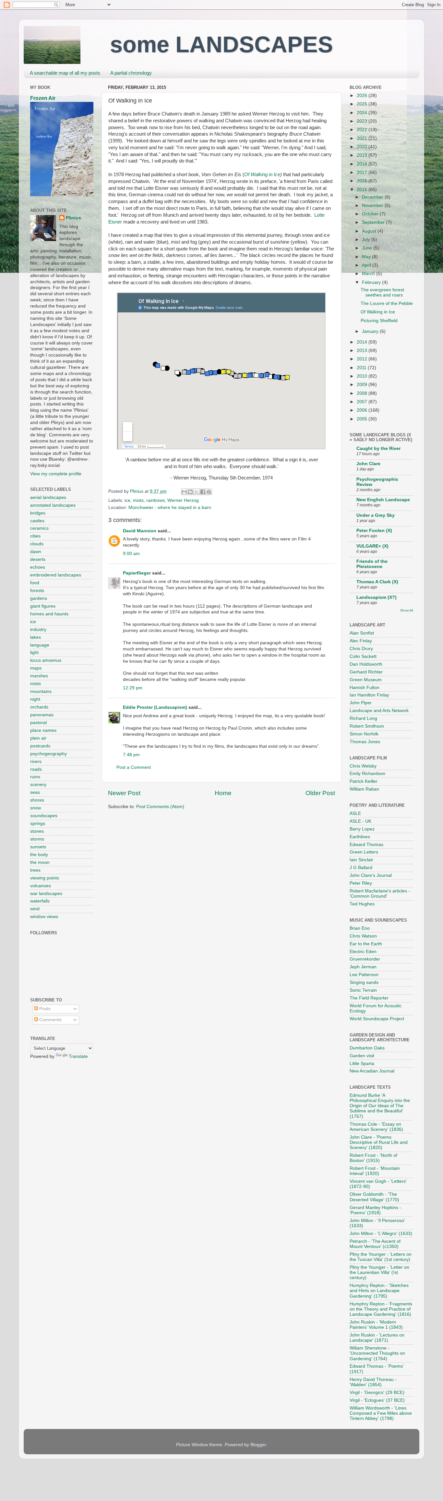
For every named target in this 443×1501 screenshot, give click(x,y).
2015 (362, 189)
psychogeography (48, 753)
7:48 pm (131, 754)
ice (127, 500)
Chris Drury (361, 648)
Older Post (320, 793)
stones (37, 831)
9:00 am (131, 553)
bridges (37, 513)
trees (35, 870)
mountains (41, 691)
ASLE (355, 813)
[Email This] (184, 492)
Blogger (258, 1444)
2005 (362, 419)
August (369, 231)
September (374, 222)
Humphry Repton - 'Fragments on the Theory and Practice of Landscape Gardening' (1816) (381, 1309)
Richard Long (363, 718)
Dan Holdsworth (366, 664)
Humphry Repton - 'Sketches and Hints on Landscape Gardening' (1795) (379, 1290)
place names (43, 730)
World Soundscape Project (377, 1018)
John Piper (361, 702)
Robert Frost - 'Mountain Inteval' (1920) (375, 1171)
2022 (362, 129)
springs (37, 823)
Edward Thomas (366, 844)
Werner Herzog (183, 500)
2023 (362, 121)
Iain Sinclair (361, 859)
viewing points (44, 878)
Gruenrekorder (365, 959)
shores (37, 800)
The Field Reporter (369, 998)
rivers (36, 761)
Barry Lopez (362, 829)
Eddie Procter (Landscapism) (155, 707)
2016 (362, 180)
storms (37, 839)
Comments (50, 1019)
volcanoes (40, 885)
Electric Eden (363, 951)
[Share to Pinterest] (209, 492)
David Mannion (139, 530)
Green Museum (366, 679)
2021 (362, 138)
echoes (37, 567)
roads (36, 769)
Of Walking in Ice (262, 174)
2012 (362, 359)
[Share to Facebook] (202, 492)
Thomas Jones (365, 741)
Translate (78, 1056)
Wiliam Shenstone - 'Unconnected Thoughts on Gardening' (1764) (377, 1353)
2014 (362, 342)
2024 (362, 112)
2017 (362, 172)
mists (138, 500)
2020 (362, 146)
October (371, 214)
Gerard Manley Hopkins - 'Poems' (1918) (375, 1210)
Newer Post (124, 793)
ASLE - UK (360, 821)
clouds (36, 543)
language (39, 645)
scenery (38, 784)
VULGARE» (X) (372, 546)
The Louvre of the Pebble (387, 303)
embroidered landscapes (55, 575)
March (369, 273)
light (34, 652)
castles (37, 520)
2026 (362, 95)
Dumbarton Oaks (367, 1048)
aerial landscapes (48, 497)
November (373, 205)
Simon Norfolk (364, 734)
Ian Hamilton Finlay (369, 695)
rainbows (155, 500)
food (34, 582)
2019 (362, 155)
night (35, 699)
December (373, 197)
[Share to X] (196, 492)
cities (35, 536)
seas (35, 792)
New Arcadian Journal (372, 1071)
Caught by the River (378, 448)
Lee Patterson (364, 974)
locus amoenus (45, 660)
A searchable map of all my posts (65, 73)
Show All (406, 610)
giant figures (42, 606)
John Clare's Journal (371, 875)
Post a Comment (133, 767)
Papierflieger (137, 573)
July (366, 239)
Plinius (73, 217)
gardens (38, 598)
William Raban (364, 789)
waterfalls (40, 901)
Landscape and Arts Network (379, 710)
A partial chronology (131, 73)
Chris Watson (363, 936)
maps (36, 668)
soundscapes (43, 815)
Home (223, 793)
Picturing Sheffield (379, 320)
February (372, 282)
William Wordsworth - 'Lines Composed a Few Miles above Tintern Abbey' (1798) (381, 1413)
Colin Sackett (363, 656)
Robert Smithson (367, 726)
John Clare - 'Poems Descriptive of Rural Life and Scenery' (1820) (379, 1142)
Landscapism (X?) (376, 597)
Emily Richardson (367, 773)
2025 (362, 104)
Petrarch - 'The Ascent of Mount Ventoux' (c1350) (375, 1244)
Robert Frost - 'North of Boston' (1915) (373, 1158)
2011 (362, 367)
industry (38, 629)
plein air (38, 738)
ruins (35, 776)
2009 (362, 384)
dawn (35, 551)
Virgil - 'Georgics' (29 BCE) (377, 1392)
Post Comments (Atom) (160, 806)
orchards (39, 707)
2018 (362, 164)
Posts (44, 1008)
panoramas (42, 714)
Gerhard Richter (366, 672)
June (367, 248)
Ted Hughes (362, 904)
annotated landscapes (53, 505)
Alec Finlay (361, 640)
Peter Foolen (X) (374, 530)
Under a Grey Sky (375, 515)
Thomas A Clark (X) (377, 581)
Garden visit (362, 1055)
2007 (362, 401)
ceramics (39, 528)
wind (35, 908)
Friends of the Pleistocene (372, 564)
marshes (39, 675)
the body (39, 854)
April (367, 265)
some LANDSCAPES (221, 44)
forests (37, 590)
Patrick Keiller (363, 781)
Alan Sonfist (362, 633)
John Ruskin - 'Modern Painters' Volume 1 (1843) (376, 1325)
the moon (40, 862)
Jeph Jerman (363, 966)
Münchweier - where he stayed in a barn (169, 507)
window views (44, 916)
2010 (362, 376)
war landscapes (46, 893)
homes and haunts (49, 613)
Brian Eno (360, 928)
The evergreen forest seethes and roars (382, 292)
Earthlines (360, 836)
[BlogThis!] (190, 492)
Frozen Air (42, 98)
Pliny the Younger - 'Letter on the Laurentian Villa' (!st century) (379, 1272)
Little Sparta (362, 1063)
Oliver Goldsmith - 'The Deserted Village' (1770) (374, 1197)
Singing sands (364, 982)
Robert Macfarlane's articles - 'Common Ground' (380, 894)
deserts (37, 559)
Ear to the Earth (366, 943)
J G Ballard (361, 867)
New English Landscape (383, 499)
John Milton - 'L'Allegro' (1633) (381, 1233)
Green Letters (364, 852)
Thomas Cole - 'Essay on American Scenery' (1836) (376, 1127)
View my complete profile (55, 473)
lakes (35, 637)
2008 (362, 393)
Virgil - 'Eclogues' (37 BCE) (377, 1400)
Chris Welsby (363, 766)
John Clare (368, 463)
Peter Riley (361, 883)
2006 (362, 410)
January (371, 331)
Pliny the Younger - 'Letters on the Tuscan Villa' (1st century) (381, 1257)
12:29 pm (132, 687)
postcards (40, 746)
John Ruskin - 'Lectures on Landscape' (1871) (377, 1338)
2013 (362, 350)
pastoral (38, 722)
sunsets (38, 846)
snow (35, 807)
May (367, 256)
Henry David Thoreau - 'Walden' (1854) (373, 1382)
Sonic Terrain (363, 990)
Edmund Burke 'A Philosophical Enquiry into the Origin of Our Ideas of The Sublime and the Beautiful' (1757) (380, 1106)
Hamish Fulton (364, 687)
